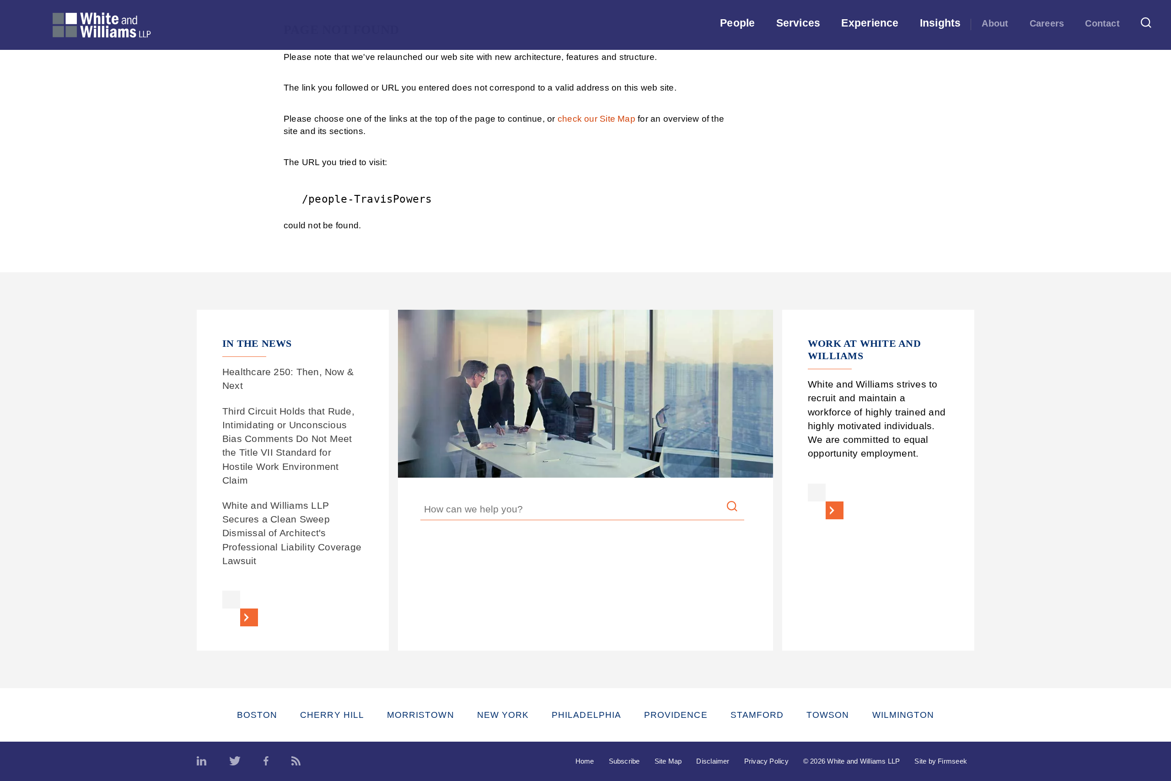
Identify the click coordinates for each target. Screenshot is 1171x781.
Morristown (420, 715)
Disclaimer (712, 761)
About (995, 23)
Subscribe (624, 761)
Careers (1047, 23)
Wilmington (903, 715)
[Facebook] (266, 761)
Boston (257, 715)
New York (503, 715)
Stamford (757, 715)
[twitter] (235, 761)
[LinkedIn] (201, 761)
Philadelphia (586, 715)
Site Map (668, 761)
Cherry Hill (332, 715)
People (737, 23)
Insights (940, 23)
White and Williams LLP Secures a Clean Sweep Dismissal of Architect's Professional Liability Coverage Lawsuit (291, 533)
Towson (827, 715)
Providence (676, 715)
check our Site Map (596, 119)
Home (584, 761)
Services (798, 23)
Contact (1102, 23)
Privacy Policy (766, 761)
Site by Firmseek (940, 761)
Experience (869, 23)
